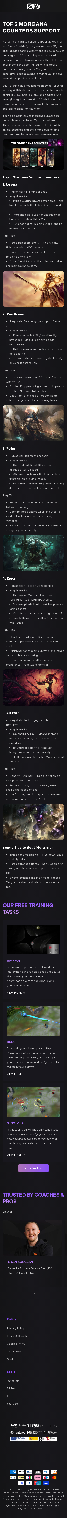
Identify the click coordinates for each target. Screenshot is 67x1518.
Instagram (13, 1380)
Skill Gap (17, 1489)
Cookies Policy (16, 1343)
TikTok (11, 1388)
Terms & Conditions (19, 1336)
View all (7, 1211)
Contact (12, 1359)
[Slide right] (41, 1293)
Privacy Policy (16, 1328)
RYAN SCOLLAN (20, 1262)
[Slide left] (26, 1293)
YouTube (12, 1403)
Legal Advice (15, 1351)
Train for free (33, 1168)
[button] (7, 6)
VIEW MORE (14, 992)
